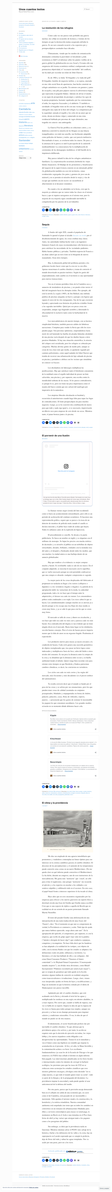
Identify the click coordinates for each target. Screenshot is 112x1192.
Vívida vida (22, 52)
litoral (20, 128)
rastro (71, 794)
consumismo (53, 793)
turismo (22, 146)
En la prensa (63, 1165)
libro (32, 122)
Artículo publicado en (57, 1150)
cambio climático (63, 214)
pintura (21, 135)
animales (21, 103)
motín (87, 427)
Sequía (45, 224)
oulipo (21, 133)
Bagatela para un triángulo (26, 50)
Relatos (21, 92)
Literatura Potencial (24, 77)
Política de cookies (33, 1187)
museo (28, 130)
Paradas (21, 33)
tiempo (26, 143)
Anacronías (51, 1165)
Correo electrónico (23, 23)
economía (77, 793)
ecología (73, 793)
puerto (28, 137)
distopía (83, 427)
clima (43, 793)
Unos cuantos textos (32, 9)
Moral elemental (25, 85)
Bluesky (31, 23)
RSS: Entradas (24, 56)
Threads (27, 25)
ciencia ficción (77, 427)
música (32, 130)
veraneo (32, 149)
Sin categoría (22, 96)
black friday (72, 791)
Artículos (51, 214)
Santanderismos (23, 94)
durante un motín (79, 235)
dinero (30, 114)
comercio (47, 793)
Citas (20, 70)
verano (21, 151)
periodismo (29, 132)
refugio (44, 216)
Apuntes (21, 62)
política (26, 135)
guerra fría (74, 214)
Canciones (22, 68)
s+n (22, 86)
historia (23, 122)
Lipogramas (24, 81)
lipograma (21, 126)
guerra (70, 214)
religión (32, 137)
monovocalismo (23, 130)
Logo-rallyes (24, 83)
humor (28, 122)
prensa (30, 135)
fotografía (83, 793)
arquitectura (27, 103)
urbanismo (24, 148)
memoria (27, 128)
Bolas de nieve (23, 66)
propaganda (61, 794)
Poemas (21, 90)
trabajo (31, 143)
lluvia (23, 128)
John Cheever (81, 214)
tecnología (21, 143)
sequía (91, 427)
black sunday (79, 791)
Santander (24, 140)
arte (68, 791)
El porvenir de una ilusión (56, 435)
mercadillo (49, 794)
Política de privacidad (47, 1186)
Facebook (21, 27)
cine (30, 112)
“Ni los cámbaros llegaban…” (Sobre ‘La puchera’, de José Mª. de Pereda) (27, 44)
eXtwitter (32, 25)
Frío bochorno (23, 48)
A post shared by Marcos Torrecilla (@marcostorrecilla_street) (68, 493)
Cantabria (70, 427)
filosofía (33, 116)
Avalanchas (24, 79)
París (24, 132)
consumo (59, 793)
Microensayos (57, 791)
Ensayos (21, 75)
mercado (55, 794)
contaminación (66, 793)
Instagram (21, 25)
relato (47, 216)
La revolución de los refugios (57, 27)
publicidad (66, 794)
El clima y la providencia (55, 802)
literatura (87, 214)
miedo (31, 128)
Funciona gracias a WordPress (62, 1186)
